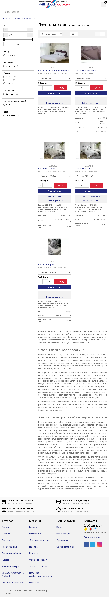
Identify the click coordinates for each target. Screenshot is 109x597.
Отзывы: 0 (53, 67)
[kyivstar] (96, 528)
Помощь (33, 546)
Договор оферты (38, 566)
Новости (33, 553)
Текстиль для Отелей (13, 582)
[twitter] (92, 544)
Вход (59, 527)
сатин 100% (10, 66)
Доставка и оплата (39, 540)
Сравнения (62, 540)
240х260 (9, 77)
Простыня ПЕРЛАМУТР (48, 168)
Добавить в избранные (54, 99)
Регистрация (63, 533)
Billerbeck (9, 55)
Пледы (5, 559)
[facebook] (86, 544)
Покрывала (7, 540)
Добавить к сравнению (54, 103)
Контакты (34, 582)
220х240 (9, 83)
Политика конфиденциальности (40, 574)
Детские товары (10, 566)
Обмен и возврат (38, 559)
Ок (18, 44)
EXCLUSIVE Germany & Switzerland (13, 574)
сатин (8, 105)
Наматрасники (9, 546)
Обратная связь (92, 537)
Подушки (6, 527)
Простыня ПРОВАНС (84, 168)
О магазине (35, 533)
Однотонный (11, 94)
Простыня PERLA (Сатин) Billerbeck (54, 70)
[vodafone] (91, 528)
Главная (6, 18)
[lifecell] (86, 528)
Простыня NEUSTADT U (85, 70)
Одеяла (6, 533)
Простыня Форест (46, 264)
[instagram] (99, 544)
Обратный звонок (65, 546)
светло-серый (11, 115)
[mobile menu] (3, 4)
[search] (104, 12)
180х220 (9, 80)
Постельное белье (23, 18)
